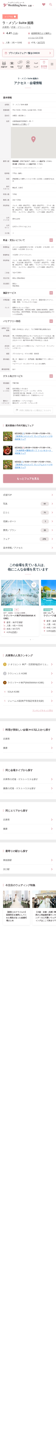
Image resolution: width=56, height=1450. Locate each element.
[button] (28, 639)
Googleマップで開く (19, 124)
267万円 (41, 42)
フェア (36, 67)
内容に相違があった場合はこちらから (35, 410)
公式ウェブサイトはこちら (21, 226)
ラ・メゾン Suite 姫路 (18, 23)
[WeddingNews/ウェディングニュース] (15, 5)
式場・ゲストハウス (21, 27)
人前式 (20, 187)
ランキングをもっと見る (42, 710)
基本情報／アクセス (13, 547)
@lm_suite (16, 219)
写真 (12, 67)
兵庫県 (5, 27)
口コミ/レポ (20, 67)
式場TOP (4, 67)
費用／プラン (24, 530)
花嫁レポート (24, 521)
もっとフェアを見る (28, 478)
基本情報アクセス (44, 67)
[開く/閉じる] (51, 240)
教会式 (14, 187)
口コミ (24, 512)
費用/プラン (28, 67)
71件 (15, 33)
